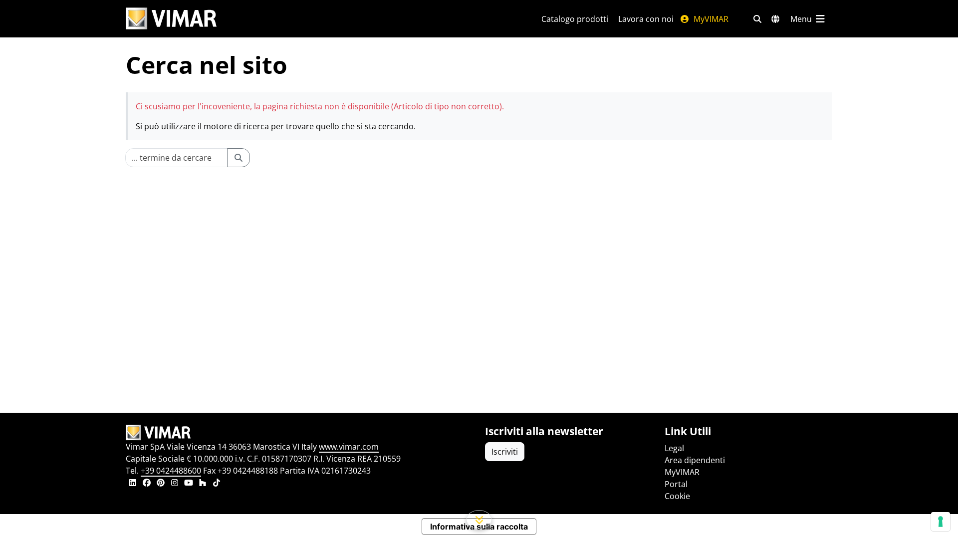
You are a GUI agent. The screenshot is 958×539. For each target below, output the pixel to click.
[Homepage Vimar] (171, 18)
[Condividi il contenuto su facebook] (147, 484)
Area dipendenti (695, 460)
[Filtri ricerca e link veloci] (757, 19)
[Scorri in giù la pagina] (479, 519)
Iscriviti (504, 451)
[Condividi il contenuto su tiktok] (217, 484)
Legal (674, 448)
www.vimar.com (349, 446)
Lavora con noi (646, 18)
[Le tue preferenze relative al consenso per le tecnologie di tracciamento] (940, 521)
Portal (676, 484)
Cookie (677, 496)
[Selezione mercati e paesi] (775, 19)
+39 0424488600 (171, 470)
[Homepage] (299, 433)
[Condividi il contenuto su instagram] (175, 484)
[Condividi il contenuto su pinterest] (161, 484)
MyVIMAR (710, 18)
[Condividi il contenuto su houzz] (203, 484)
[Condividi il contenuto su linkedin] (133, 484)
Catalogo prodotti (574, 18)
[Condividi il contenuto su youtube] (189, 484)
